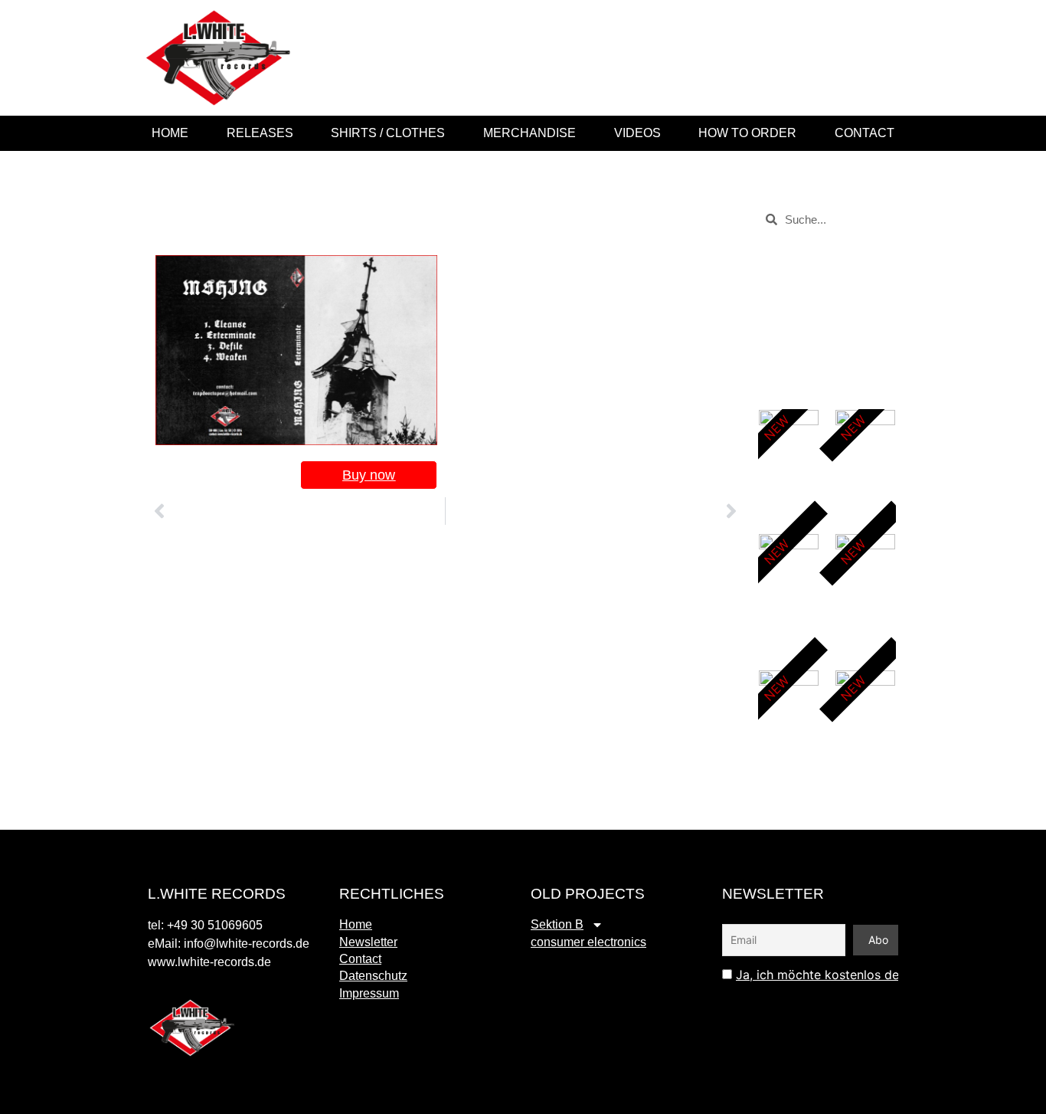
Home (170, 132)
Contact (864, 132)
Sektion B (557, 924)
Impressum (369, 993)
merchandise (529, 132)
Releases (260, 132)
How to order (747, 132)
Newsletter (368, 942)
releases (812, 347)
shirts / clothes (388, 132)
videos (637, 132)
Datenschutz (373, 975)
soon (802, 310)
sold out (810, 329)
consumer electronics (588, 942)
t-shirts (807, 292)
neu (799, 365)
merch (805, 384)
